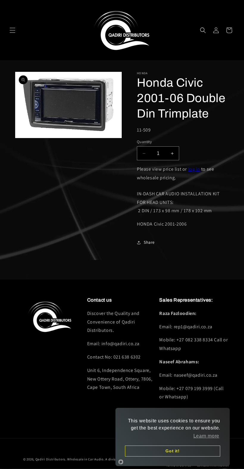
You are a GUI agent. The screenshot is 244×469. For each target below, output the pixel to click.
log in (194, 169)
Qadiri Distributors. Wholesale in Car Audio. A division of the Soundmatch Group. (99, 459)
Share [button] (149, 242)
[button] (12, 30)
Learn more (206, 435)
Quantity (144, 141)
